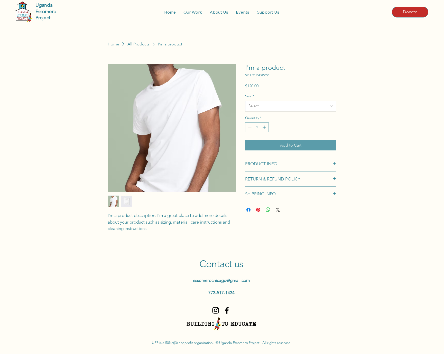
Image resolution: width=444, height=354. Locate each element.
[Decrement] (249, 127)
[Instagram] (215, 310)
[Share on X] (278, 210)
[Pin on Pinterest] (258, 210)
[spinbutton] (257, 127)
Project (42, 18)
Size (249, 96)
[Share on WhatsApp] (268, 210)
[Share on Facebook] (248, 210)
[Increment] (265, 127)
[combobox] (290, 106)
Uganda (44, 5)
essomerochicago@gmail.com (221, 280)
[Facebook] (227, 310)
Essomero (45, 11)
